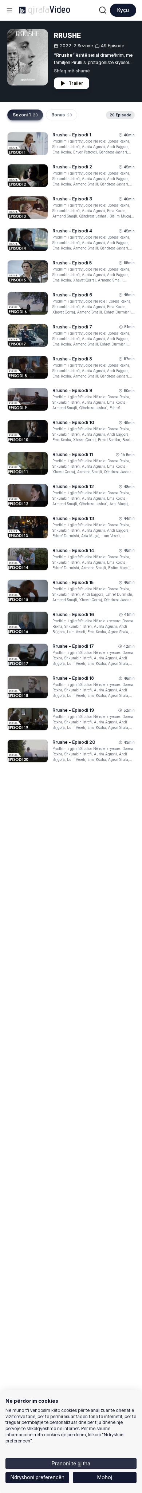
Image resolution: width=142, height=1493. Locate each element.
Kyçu (123, 10)
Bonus (61, 114)
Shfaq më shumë (72, 70)
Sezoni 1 (25, 114)
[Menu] (9, 10)
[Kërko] (102, 10)
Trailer (75, 83)
